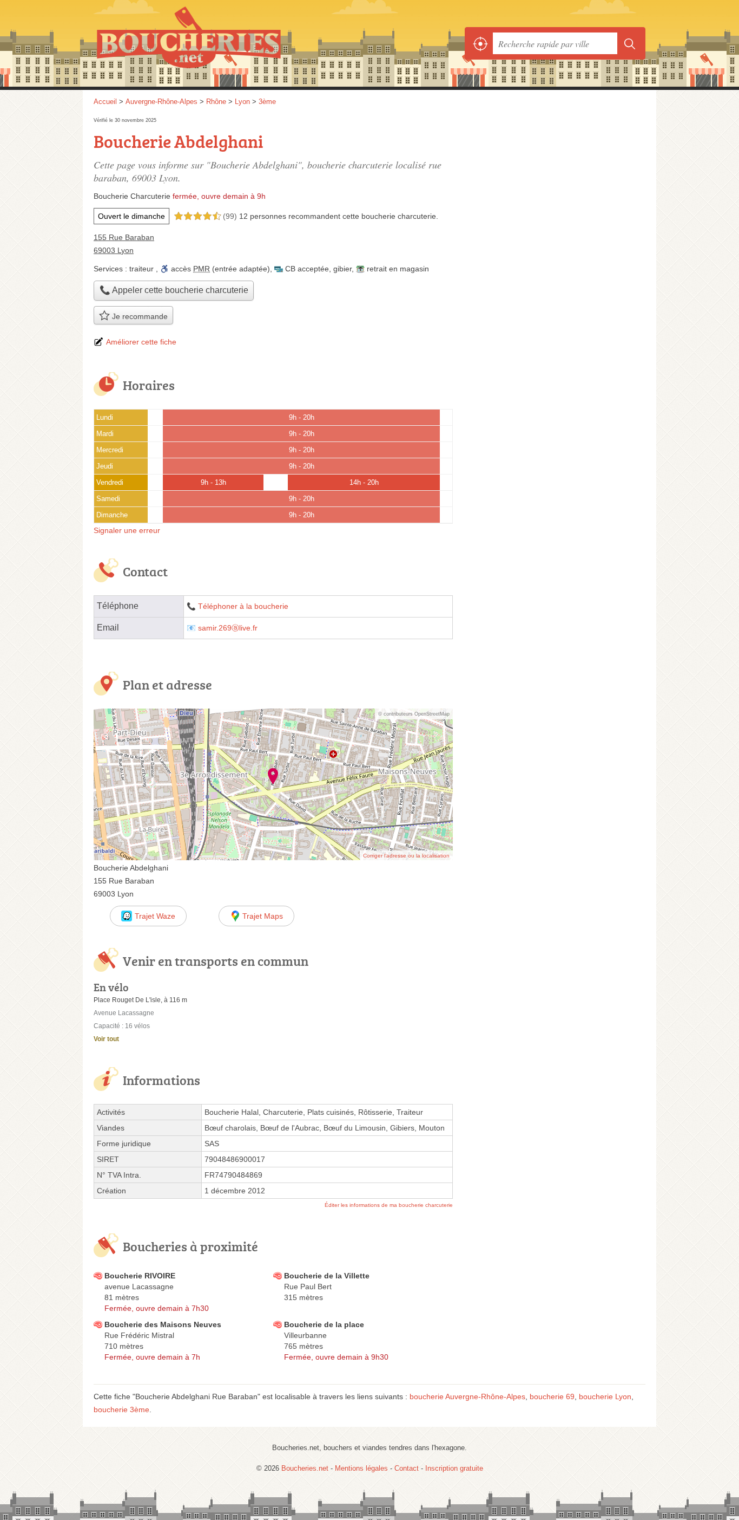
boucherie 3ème (121, 1409)
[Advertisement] (554, 191)
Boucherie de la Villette (327, 1275)
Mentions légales (361, 1468)
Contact (406, 1468)
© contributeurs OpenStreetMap (414, 714)
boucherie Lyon (605, 1396)
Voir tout (106, 1039)
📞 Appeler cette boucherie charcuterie (174, 290)
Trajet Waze (155, 916)
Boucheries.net (213, 43)
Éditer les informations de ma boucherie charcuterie (389, 1205)
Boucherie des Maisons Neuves (162, 1324)
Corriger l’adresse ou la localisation (406, 856)
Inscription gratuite (454, 1468)
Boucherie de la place (324, 1324)
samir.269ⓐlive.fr (228, 628)
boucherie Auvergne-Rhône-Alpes (467, 1396)
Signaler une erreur (127, 530)
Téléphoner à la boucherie (243, 606)
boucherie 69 (552, 1396)
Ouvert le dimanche (131, 216)
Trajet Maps (262, 916)
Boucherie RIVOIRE (139, 1275)
